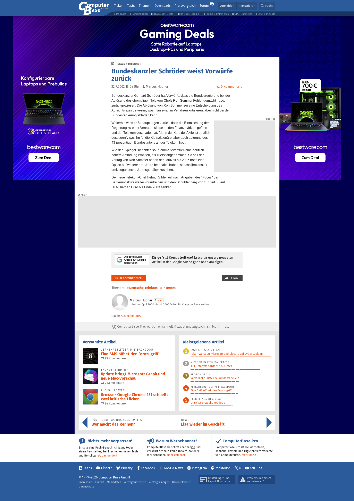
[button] (267, 6)
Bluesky (127, 468)
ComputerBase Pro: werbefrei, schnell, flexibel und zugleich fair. (172, 326)
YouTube (256, 468)
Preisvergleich (185, 6)
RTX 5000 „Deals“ (164, 13)
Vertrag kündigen (159, 482)
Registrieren (247, 6)
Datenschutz (86, 486)
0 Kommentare (130, 278)
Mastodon (223, 468)
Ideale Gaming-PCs (217, 13)
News (121, 64)
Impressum (85, 482)
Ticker (118, 6)
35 (115, 358)
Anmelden (227, 6)
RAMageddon (140, 13)
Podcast (121, 13)
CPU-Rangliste (266, 13)
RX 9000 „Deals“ (190, 13)
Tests (131, 6)
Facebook (148, 468)
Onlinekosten (130, 316)
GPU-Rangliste (243, 13)
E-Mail (158, 300)
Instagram (199, 468)
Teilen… (234, 278)
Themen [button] (145, 6)
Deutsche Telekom (143, 288)
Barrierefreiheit (181, 482)
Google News (173, 468)
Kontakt (99, 482)
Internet (134, 64)
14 (115, 403)
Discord (106, 468)
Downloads (162, 6)
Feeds (87, 468)
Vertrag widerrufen (135, 482)
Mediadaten (114, 482)
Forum (204, 6)
